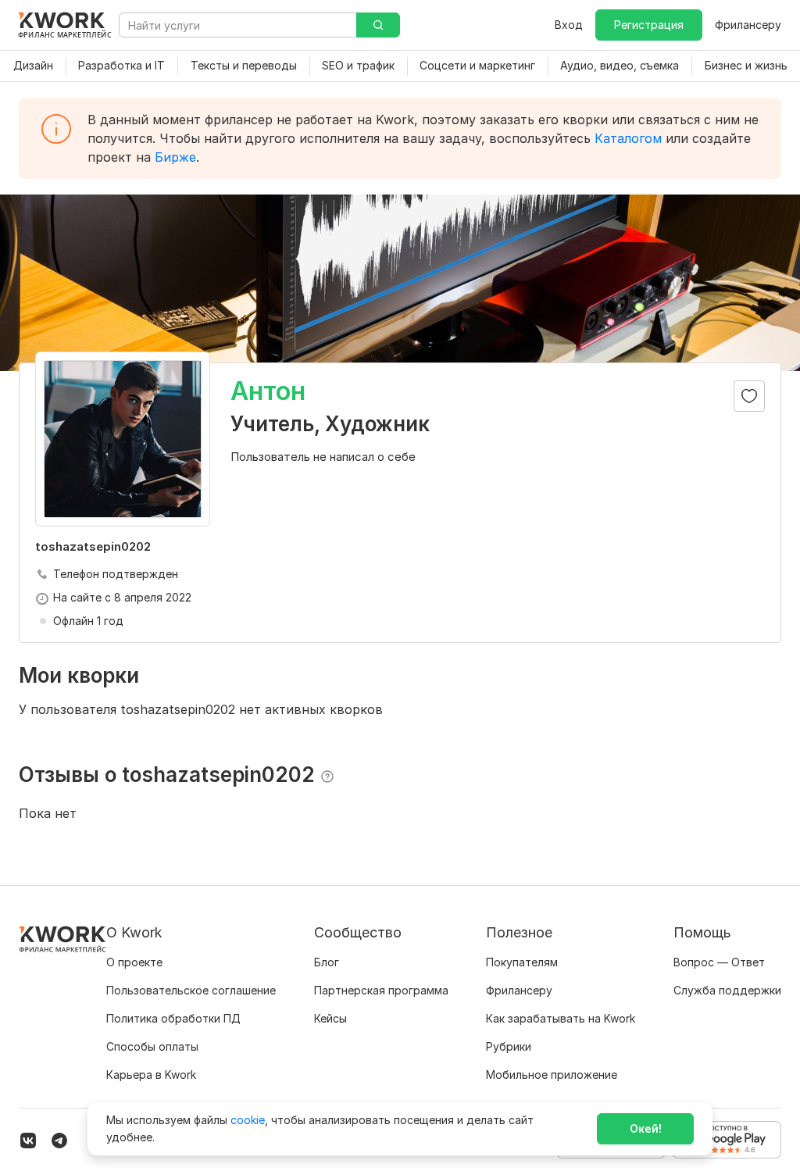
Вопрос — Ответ (719, 962)
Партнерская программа (381, 990)
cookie (247, 1119)
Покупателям (522, 962)
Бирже (175, 157)
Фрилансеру (748, 24)
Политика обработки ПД (173, 1018)
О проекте (134, 962)
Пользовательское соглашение (191, 990)
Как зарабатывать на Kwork (560, 1018)
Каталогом (628, 138)
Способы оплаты (152, 1046)
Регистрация (649, 24)
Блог (326, 962)
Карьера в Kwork (151, 1074)
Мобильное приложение (551, 1074)
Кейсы (330, 1018)
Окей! (646, 1128)
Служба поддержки (727, 990)
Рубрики (508, 1046)
